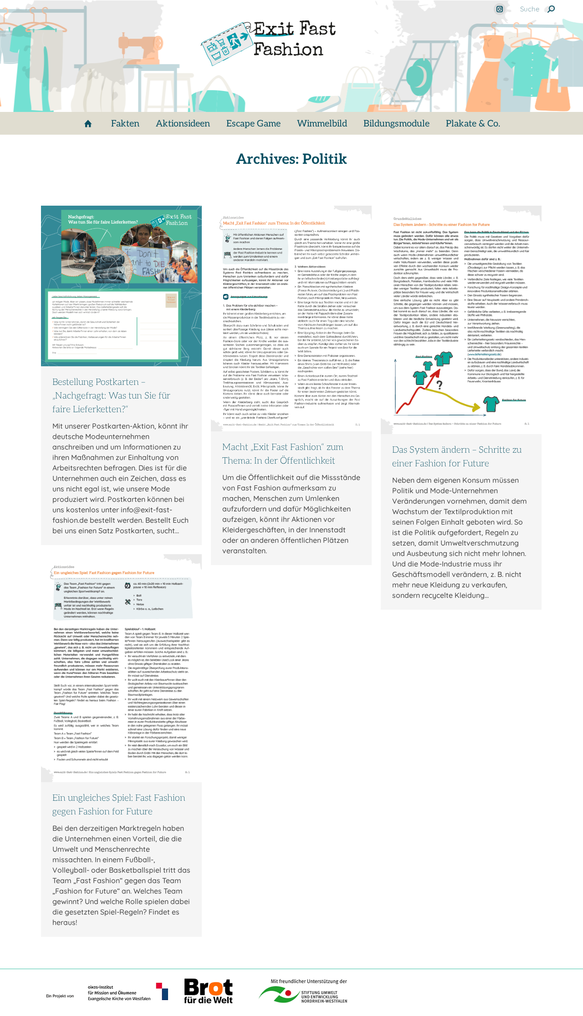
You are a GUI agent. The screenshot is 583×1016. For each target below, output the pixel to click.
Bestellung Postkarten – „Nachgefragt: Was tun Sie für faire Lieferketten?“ (111, 396)
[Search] (551, 9)
